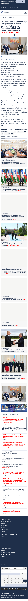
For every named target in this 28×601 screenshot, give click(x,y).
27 (15, 582)
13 (15, 578)
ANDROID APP (4, 563)
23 (26, 580)
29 (22, 582)
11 (7, 578)
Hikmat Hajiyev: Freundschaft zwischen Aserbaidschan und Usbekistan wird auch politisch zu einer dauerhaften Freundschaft (14, 489)
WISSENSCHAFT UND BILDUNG (9, 534)
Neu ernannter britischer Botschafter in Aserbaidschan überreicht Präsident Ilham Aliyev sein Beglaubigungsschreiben (13, 377)
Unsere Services (6, 554)
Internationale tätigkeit (8, 552)
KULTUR (3, 531)
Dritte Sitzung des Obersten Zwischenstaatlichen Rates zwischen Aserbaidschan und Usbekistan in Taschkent (13, 163)
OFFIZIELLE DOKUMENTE (7, 521)
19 (11, 580)
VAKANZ (3, 556)
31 (4, 585)
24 (4, 582)
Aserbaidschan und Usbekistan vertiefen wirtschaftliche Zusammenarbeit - (12, 466)
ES (10, 7)
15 (22, 578)
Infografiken (5, 542)
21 (18, 580)
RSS (2, 561)
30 (26, 582)
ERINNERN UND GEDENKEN (8, 540)
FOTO (2, 546)
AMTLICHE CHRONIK (8, 17)
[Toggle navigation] (25, 12)
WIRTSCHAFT (4, 525)
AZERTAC (11, 59)
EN (5, 7)
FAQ (2, 559)
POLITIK (3, 523)
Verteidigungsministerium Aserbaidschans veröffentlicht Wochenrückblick (13, 452)
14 (18, 578)
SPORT (2, 536)
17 (4, 580)
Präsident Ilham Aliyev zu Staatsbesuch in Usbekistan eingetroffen (12, 324)
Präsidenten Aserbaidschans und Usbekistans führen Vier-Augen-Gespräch (13, 190)
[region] (14, 465)
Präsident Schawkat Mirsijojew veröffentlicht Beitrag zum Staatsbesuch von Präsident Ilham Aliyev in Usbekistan (14, 428)
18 (7, 580)
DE (7, 7)
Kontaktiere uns (6, 548)
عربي (13, 7)
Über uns (3, 550)
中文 (17, 7)
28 (18, 582)
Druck (12, 35)
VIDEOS (3, 544)
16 (26, 578)
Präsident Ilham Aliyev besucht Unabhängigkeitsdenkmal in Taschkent (13, 299)
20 (15, 580)
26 (11, 582)
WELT (2, 538)
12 (11, 578)
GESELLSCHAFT (5, 529)
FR (9, 7)
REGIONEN (3, 527)
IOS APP (3, 565)
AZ (1, 7)
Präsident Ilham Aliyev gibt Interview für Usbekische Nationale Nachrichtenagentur (12, 350)
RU (3, 7)
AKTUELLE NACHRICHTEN (11, 415)
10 (4, 578)
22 (22, 580)
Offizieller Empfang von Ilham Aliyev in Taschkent (11, 244)
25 (7, 582)
